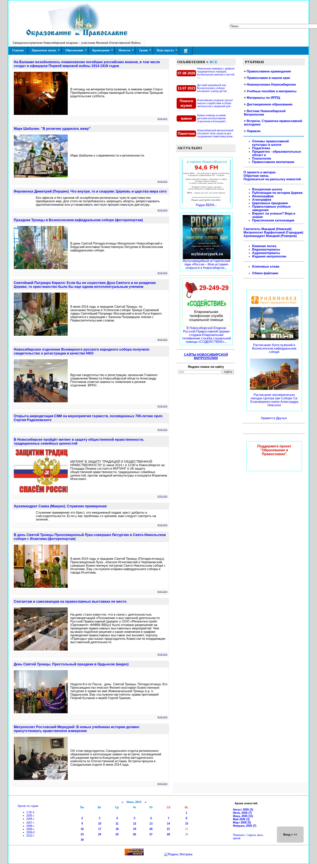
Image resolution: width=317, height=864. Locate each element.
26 (134, 834)
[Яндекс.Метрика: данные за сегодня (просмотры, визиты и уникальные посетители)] (178, 854)
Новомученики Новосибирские (271, 84)
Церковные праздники (270, 203)
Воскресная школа (267, 189)
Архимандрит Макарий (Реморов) (270, 236)
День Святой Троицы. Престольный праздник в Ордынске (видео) (71, 664)
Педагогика (261, 148)
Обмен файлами (265, 273)
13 (150, 823)
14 (168, 823)
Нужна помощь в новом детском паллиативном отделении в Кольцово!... (212, 118)
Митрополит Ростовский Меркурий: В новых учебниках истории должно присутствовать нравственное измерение (76, 729)
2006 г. (30, 818)
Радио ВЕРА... (206, 205)
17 (99, 829)
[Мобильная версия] (185, 51)
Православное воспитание (273, 162)
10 (99, 823)
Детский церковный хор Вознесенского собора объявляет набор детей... (213, 88)
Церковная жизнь (44, 50)
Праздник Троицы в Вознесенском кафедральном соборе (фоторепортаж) (78, 220)
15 (186, 823)
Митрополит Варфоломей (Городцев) (273, 232)
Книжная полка (264, 246)
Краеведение (101, 50)
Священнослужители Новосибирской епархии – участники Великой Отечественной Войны (77, 42)
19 (134, 829)
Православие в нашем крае (268, 78)
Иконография (263, 196)
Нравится (268, 418)
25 (117, 834)
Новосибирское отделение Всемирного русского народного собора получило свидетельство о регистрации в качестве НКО (81, 351)
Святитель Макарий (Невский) (267, 229)
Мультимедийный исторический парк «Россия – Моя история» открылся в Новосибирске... (206, 264)
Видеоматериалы (266, 249)
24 (99, 834)
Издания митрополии (269, 256)
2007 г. (30, 822)
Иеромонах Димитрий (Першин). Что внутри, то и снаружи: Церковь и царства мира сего (90, 191)
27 (150, 834)
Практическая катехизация (273, 220)
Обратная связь (256, 175)
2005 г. (30, 815)
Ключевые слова (265, 266)
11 (117, 823)
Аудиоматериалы (266, 253)
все (214, 62)
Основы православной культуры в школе (270, 143)
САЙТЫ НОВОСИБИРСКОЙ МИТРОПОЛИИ (206, 356)
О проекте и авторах (259, 172)
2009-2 (30, 832)
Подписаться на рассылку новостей (272, 179)
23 (82, 834)
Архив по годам (28, 806)
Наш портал (165, 50)
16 (82, 829)
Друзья (281, 418)
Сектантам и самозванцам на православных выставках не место (70, 601)
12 (134, 823)
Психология (261, 158)
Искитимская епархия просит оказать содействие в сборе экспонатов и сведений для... (215, 103)
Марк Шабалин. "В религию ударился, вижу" (52, 128)
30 (82, 839)
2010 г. (30, 835)
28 (168, 834)
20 (150, 829)
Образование (74, 50)
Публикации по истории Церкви (277, 192)
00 (31, 812)
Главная (18, 50)
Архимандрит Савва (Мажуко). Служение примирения (60, 506)
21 (168, 829)
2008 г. (30, 826)
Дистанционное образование (269, 104)
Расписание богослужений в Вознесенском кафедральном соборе (274, 348)
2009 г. (30, 829)
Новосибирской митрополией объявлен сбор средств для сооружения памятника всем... (215, 133)
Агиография (261, 199)
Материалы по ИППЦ (263, 97)
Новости (124, 50)
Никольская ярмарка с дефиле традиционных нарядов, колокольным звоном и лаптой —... (216, 73)
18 (117, 829)
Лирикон (254, 131)
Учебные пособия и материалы (272, 91)
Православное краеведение (269, 71)
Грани (143, 50)
